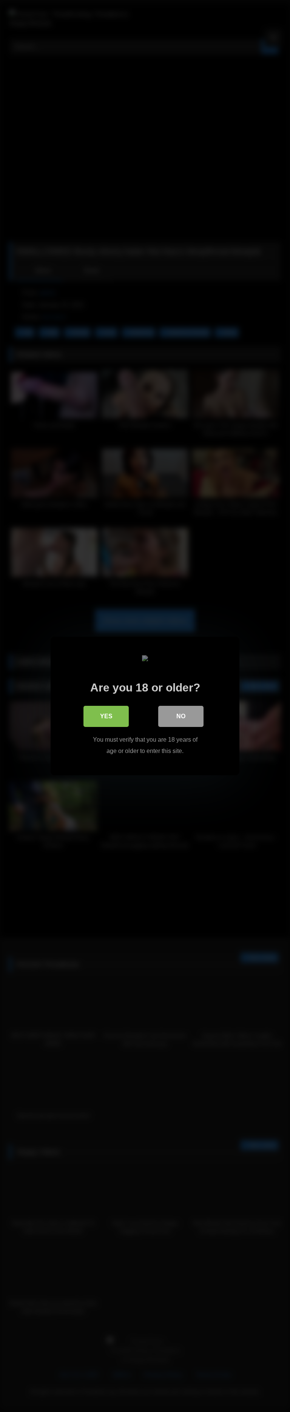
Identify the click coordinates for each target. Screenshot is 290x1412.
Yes (106, 716)
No (180, 716)
